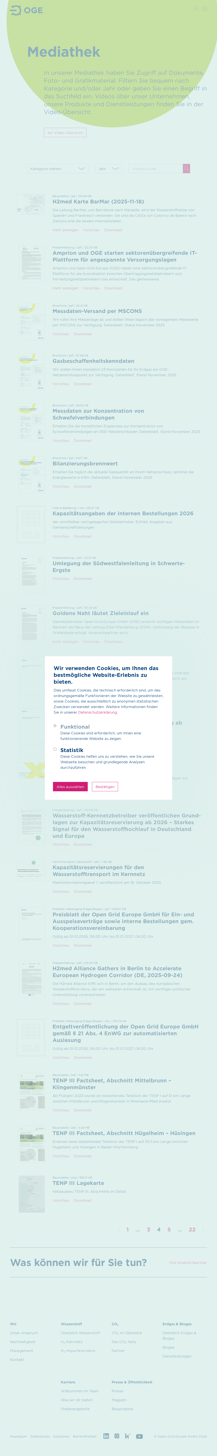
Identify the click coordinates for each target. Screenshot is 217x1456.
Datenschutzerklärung (97, 712)
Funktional (75, 727)
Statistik (71, 750)
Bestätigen (105, 786)
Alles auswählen (70, 786)
